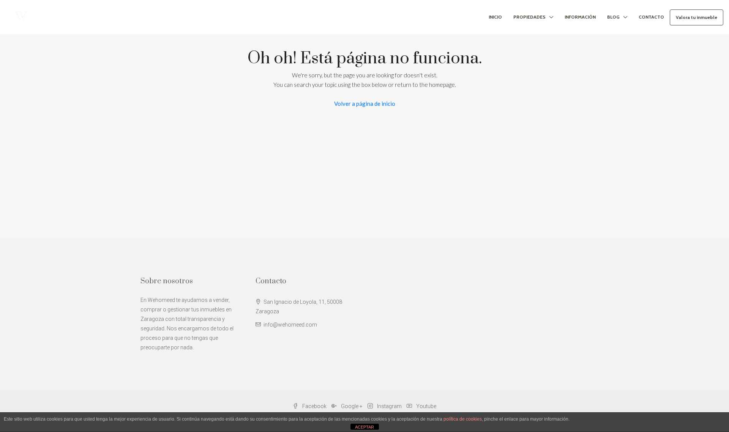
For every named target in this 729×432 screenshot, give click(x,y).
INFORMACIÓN (580, 17)
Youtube (425, 406)
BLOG (613, 17)
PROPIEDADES (529, 17)
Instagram (389, 406)
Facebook (314, 406)
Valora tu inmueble (696, 17)
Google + (352, 406)
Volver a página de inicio (364, 103)
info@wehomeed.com (290, 325)
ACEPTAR (364, 427)
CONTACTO (651, 17)
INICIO (495, 17)
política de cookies (462, 419)
